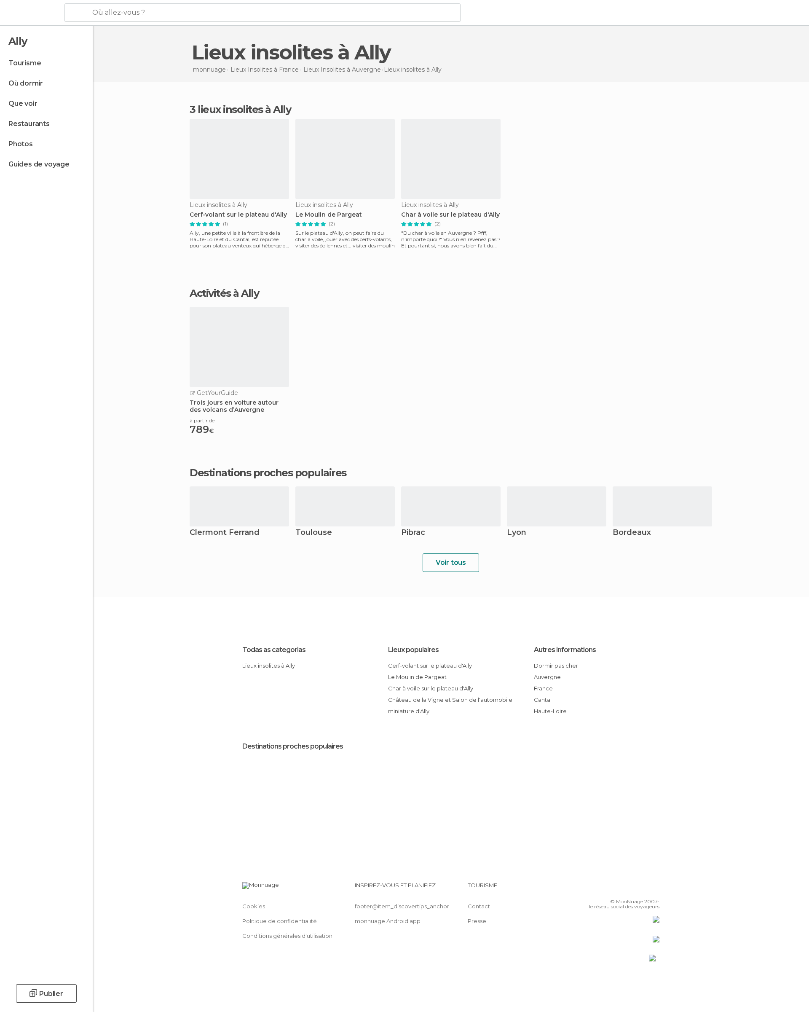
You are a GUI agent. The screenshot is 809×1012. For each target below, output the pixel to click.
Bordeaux (632, 533)
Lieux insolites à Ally (268, 665)
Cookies (253, 906)
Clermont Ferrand (225, 533)
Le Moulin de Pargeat (328, 214)
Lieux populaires (413, 650)
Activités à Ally (224, 293)
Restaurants (29, 124)
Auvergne (547, 677)
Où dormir (25, 83)
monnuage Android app (388, 921)
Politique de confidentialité (279, 921)
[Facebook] (611, 888)
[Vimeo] (639, 888)
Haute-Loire (550, 711)
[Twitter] (625, 888)
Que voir (22, 103)
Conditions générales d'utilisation (287, 935)
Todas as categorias (273, 650)
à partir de (202, 420)
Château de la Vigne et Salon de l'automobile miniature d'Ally (450, 705)
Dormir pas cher (556, 665)
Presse (477, 921)
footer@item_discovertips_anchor (402, 906)
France (543, 688)
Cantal (543, 699)
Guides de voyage (39, 164)
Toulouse (313, 533)
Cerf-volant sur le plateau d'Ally (238, 214)
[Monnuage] (31, 13)
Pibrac (413, 533)
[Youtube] (653, 888)
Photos (20, 144)
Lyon (516, 533)
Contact (479, 906)
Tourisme (24, 63)
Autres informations (565, 650)
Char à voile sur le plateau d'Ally (450, 214)
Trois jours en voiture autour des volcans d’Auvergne (234, 406)
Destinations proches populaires (268, 473)
